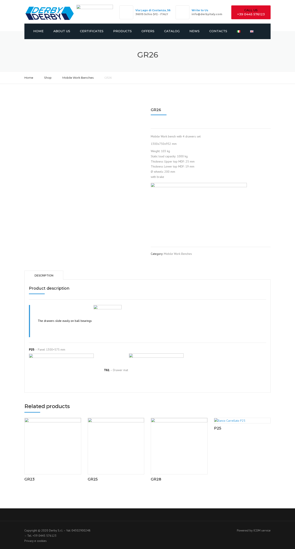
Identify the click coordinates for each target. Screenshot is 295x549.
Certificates (91, 31)
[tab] (43, 275)
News (194, 31)
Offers (147, 31)
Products (122, 31)
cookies (42, 541)
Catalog (172, 31)
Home (38, 31)
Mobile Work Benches (78, 77)
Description (44, 275)
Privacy (28, 541)
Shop (48, 77)
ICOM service (262, 530)
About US (61, 31)
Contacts (218, 31)
